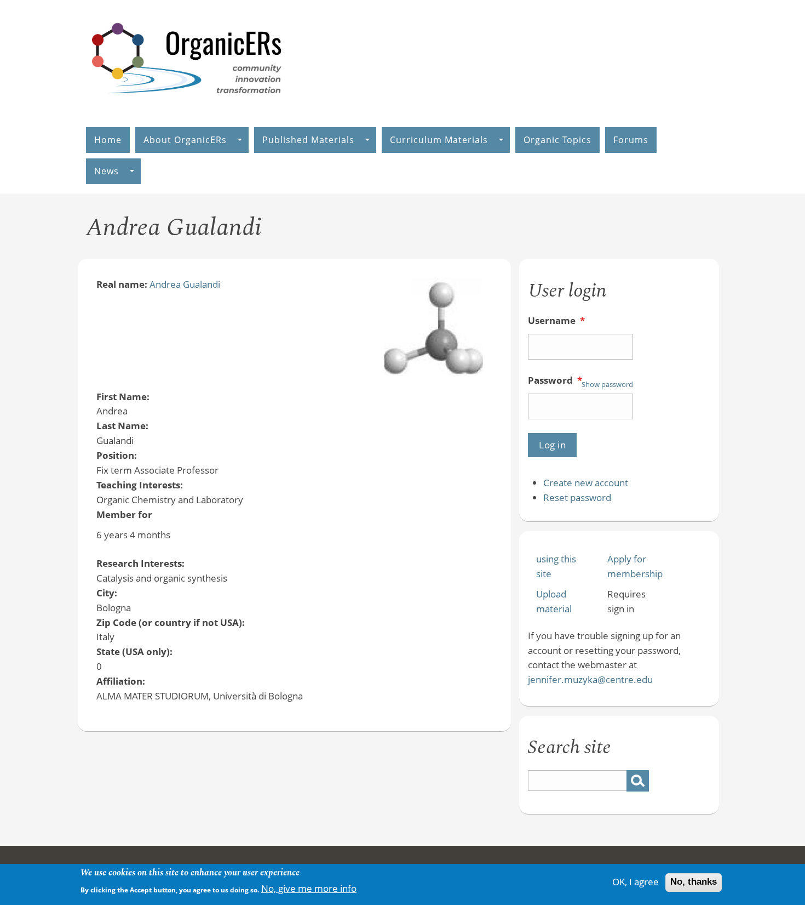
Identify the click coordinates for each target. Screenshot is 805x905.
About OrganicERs (185, 140)
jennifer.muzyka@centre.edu (590, 679)
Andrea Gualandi (185, 284)
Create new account (585, 482)
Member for (124, 514)
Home (108, 140)
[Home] (187, 105)
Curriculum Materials (439, 140)
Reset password (577, 497)
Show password (607, 384)
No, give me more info (309, 888)
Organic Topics (557, 140)
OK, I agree (635, 882)
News (106, 171)
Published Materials (308, 140)
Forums (630, 140)
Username (556, 320)
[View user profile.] (433, 372)
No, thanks (693, 882)
